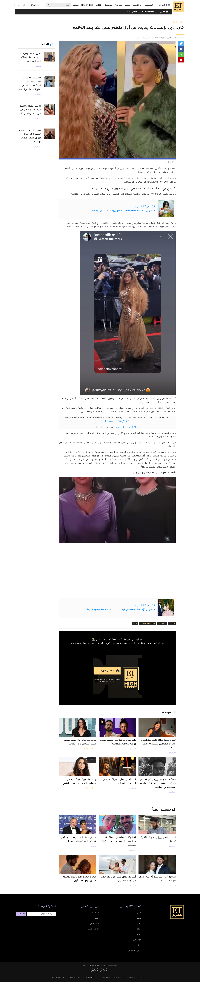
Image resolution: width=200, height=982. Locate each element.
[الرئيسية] (178, 7)
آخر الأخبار (137, 5)
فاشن (138, 945)
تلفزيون (118, 5)
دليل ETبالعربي (134, 951)
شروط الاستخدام (58, 977)
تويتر (97, 918)
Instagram (18, 5)
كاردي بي (172, 623)
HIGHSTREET (87, 5)
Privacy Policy (90, 977)
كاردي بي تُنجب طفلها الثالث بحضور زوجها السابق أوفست (123, 211)
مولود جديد (162, 623)
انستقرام (94, 924)
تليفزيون (172, 753)
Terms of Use (75, 977)
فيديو (127, 5)
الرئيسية (149, 5)
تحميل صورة (107, 671)
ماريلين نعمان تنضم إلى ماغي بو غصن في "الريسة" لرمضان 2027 (29, 110)
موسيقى (108, 5)
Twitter (24, 5)
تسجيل (21, 914)
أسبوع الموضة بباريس (147, 623)
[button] (181, 43)
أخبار (139, 913)
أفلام (98, 5)
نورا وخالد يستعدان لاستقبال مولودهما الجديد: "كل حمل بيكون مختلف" (119, 841)
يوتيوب (93, 970)
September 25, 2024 (125, 427)
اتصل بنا (132, 977)
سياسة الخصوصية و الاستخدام (112, 977)
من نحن (143, 977)
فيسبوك (94, 913)
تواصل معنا (93, 929)
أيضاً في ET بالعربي (145, 206)
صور (139, 924)
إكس (135, 623)
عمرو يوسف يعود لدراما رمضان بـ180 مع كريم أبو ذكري (30, 58)
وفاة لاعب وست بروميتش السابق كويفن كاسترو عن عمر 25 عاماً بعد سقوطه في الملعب (158, 783)
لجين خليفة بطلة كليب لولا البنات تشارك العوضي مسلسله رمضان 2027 (158, 744)
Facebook (14, 5)
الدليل (162, 12)
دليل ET (33, 5)
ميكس (75, 5)
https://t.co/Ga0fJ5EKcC (117, 421)
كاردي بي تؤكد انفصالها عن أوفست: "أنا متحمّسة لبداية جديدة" (120, 610)
